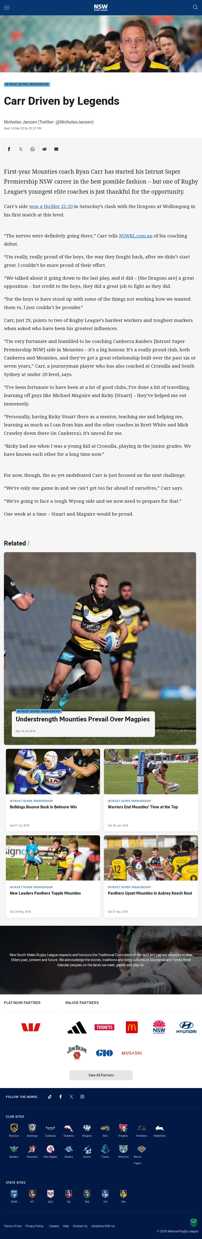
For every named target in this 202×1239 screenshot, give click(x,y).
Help (66, 1226)
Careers (54, 1226)
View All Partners (101, 1075)
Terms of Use (12, 1226)
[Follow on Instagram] (82, 1096)
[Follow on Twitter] (71, 1096)
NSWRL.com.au (135, 235)
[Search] (195, 7)
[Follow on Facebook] (61, 1096)
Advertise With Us (103, 1226)
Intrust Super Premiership (27, 84)
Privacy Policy (34, 1226)
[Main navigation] (6, 7)
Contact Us (80, 1226)
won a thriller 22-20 (51, 206)
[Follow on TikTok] (50, 1096)
